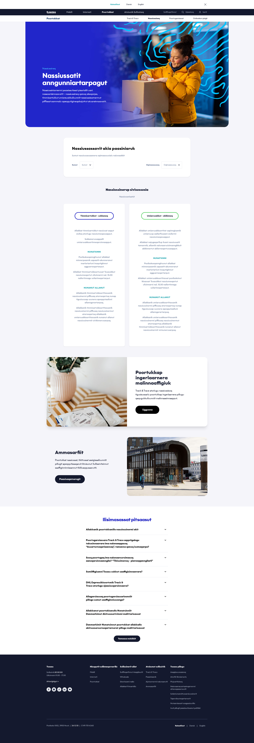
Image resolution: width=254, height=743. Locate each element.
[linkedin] (64, 689)
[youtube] (70, 689)
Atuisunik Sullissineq (134, 12)
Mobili (69, 12)
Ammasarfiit (151, 686)
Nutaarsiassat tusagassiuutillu (182, 703)
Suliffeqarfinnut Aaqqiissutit (131, 672)
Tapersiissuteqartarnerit (180, 699)
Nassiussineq (154, 18)
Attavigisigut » (53, 681)
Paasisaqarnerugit (70, 479)
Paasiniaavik (151, 677)
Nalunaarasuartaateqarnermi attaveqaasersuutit (182, 687)
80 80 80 (59, 672)
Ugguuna (147, 409)
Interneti (87, 12)
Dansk (129, 4)
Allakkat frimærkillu (128, 686)
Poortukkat (108, 12)
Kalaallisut (115, 4)
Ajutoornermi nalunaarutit (157, 682)
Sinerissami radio (127, 682)
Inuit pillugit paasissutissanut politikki (185, 708)
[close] (205, 4)
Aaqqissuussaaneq (178, 672)
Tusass (50, 666)
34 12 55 (75, 725)
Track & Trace (133, 18)
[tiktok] (59, 689)
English (141, 4)
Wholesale (124, 677)
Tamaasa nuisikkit (127, 638)
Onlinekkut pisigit (200, 18)
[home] (54, 12)
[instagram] (54, 689)
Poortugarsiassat (176, 18)
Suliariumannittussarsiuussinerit (183, 694)
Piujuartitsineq (176, 682)
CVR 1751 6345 (87, 725)
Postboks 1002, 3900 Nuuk (58, 725)
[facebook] (49, 689)
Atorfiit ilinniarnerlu (178, 677)
